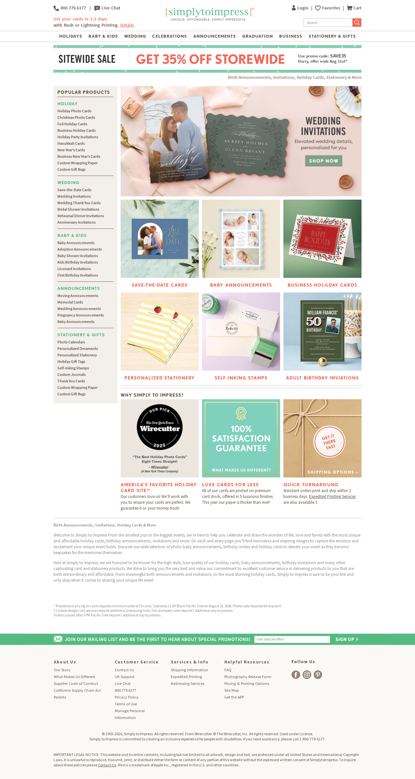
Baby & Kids (103, 36)
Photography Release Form (247, 676)
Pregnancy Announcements (80, 315)
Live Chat (110, 8)
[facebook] (295, 674)
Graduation (257, 36)
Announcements (214, 36)
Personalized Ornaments (77, 348)
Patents (60, 697)
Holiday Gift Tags (71, 361)
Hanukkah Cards (71, 143)
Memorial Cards (70, 302)
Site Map (231, 690)
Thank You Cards (71, 380)
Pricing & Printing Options (246, 683)
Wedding (135, 36)
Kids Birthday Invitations (77, 262)
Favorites (331, 8)
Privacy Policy (126, 697)
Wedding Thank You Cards (79, 202)
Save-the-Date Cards (74, 189)
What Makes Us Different (74, 676)
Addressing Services (187, 683)
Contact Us (124, 669)
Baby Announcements (75, 242)
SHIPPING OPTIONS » (333, 472)
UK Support (125, 676)
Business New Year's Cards (78, 156)
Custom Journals (71, 374)
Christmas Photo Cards (76, 117)
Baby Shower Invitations (77, 255)
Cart (357, 8)
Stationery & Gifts (332, 36)
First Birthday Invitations (77, 275)
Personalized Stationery (77, 354)
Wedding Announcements (79, 308)
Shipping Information (189, 669)
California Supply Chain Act (77, 690)
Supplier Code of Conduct (76, 683)
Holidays (70, 36)
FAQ (227, 669)
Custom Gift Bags (71, 169)
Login (303, 8)
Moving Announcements (77, 295)
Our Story (62, 669)
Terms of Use (126, 703)
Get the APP (234, 697)
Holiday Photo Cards (74, 110)
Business (290, 36)
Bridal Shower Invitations (78, 209)
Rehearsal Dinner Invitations (80, 215)
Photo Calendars (71, 342)
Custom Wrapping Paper (77, 162)
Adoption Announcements (79, 249)
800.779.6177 (72, 8)
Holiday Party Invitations (77, 136)
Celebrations (169, 36)
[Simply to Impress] (209, 19)
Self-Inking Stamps (73, 367)
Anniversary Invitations (76, 222)
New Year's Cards (71, 149)
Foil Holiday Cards (72, 123)
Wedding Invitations (74, 196)
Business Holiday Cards (76, 130)
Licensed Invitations (74, 268)
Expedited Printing (186, 676)
